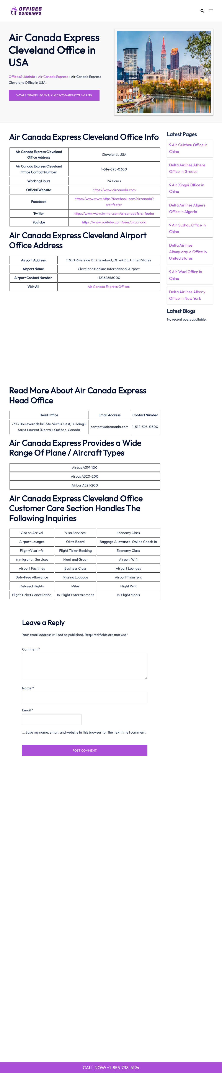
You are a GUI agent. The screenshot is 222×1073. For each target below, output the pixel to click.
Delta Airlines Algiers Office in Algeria (187, 208)
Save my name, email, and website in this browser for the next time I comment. (86, 732)
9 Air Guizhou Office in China (188, 148)
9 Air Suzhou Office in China (187, 228)
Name (28, 688)
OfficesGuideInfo (22, 76)
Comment (31, 649)
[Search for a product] (202, 11)
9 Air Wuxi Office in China (185, 275)
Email (27, 710)
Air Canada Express (53, 76)
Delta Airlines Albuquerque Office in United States (188, 252)
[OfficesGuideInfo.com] (26, 10)
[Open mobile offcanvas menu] (211, 11)
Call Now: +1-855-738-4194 (111, 1067)
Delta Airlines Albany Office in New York (187, 295)
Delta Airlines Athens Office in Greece (187, 168)
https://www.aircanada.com (114, 190)
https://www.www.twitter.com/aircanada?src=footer (114, 213)
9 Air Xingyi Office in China (186, 188)
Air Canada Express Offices (109, 286)
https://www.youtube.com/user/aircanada (114, 222)
